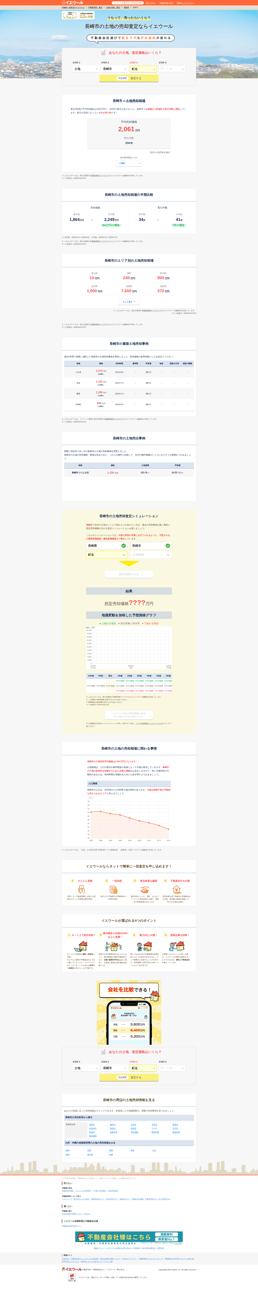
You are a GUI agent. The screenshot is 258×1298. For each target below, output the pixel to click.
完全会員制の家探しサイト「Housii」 (76, 1214)
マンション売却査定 (83, 1191)
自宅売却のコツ (112, 1199)
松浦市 (92, 1132)
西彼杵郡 (155, 1132)
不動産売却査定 (68, 1191)
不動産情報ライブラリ (99, 176)
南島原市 (113, 1132)
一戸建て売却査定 (99, 1191)
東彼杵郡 (176, 1132)
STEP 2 (105, 63)
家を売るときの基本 (81, 1199)
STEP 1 (76, 63)
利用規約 (136, 1248)
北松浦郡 (134, 1132)
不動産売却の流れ (166, 3)
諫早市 (113, 1125)
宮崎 (67, 1155)
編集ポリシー (99, 1248)
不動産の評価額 (137, 1199)
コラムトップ (67, 1199)
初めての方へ (151, 3)
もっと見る (127, 302)
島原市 (113, 1128)
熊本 (133, 1150)
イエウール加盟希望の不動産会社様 (127, 3)
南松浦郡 (93, 1136)
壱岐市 (92, 1125)
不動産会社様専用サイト (71, 1226)
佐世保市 (93, 1128)
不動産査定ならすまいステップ (151, 1259)
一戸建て (122, 163)
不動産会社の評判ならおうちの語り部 (179, 1259)
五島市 (154, 1125)
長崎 (111, 1150)
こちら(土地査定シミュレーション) (149, 723)
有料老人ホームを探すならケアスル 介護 (97, 1262)
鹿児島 (90, 1155)
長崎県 (126, 7)
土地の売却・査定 (113, 7)
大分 (154, 1150)
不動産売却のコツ (98, 1199)
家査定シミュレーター (185, 3)
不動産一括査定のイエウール (73, 7)
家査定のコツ (125, 1199)
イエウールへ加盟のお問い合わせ (119, 1248)
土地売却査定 (113, 1191)
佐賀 (89, 1150)
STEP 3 (133, 63)
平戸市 (175, 1128)
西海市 (175, 1125)
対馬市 (133, 1128)
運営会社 (160, 1248)
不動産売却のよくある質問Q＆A (157, 1199)
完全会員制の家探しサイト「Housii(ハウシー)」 (118, 1259)
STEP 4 (162, 63)
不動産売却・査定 (95, 7)
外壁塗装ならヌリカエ (70, 1262)
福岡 (67, 1150)
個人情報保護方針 (149, 1248)
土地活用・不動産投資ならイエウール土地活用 (80, 1259)
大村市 (133, 1125)
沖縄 (111, 1155)
